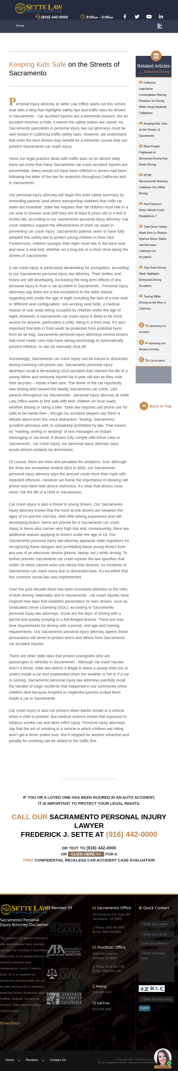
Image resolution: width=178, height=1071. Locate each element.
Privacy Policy (9, 1023)
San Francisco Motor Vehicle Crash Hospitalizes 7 (151, 210)
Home (20, 25)
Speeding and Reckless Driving (152, 346)
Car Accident (157, 360)
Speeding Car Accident (152, 329)
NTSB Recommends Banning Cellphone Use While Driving (153, 184)
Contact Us (58, 1060)
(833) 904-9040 (101, 1009)
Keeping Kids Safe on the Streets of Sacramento (153, 129)
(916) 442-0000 (131, 834)
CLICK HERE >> (86, 854)
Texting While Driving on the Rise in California (152, 302)
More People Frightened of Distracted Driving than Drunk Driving (153, 155)
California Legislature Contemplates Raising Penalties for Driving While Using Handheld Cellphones (152, 98)
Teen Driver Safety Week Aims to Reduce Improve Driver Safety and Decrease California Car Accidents (153, 242)
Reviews (32, 1060)
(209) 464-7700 (115, 966)
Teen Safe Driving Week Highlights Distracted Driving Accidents (152, 276)
